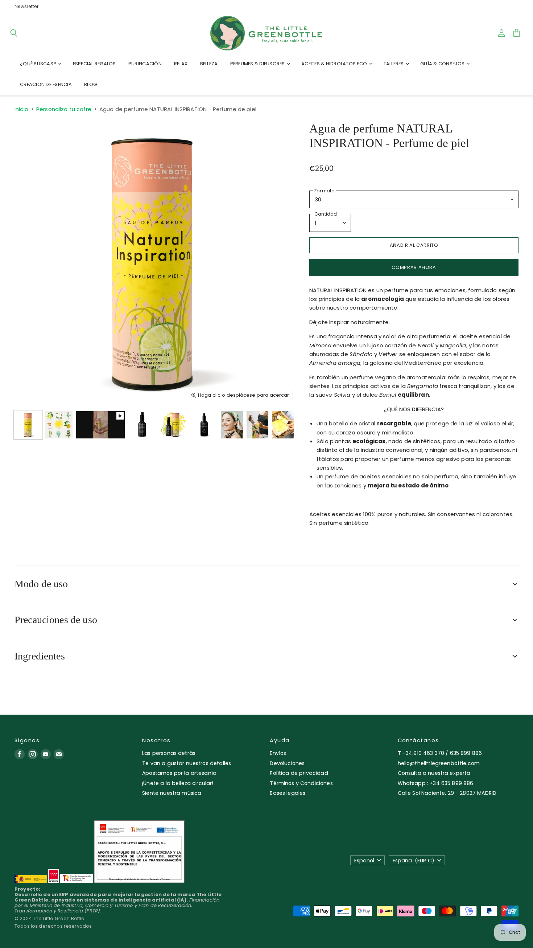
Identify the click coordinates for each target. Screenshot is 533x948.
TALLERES (394, 63)
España (413, 860)
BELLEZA (209, 63)
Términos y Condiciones (301, 783)
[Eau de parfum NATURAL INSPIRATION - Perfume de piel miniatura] (204, 424)
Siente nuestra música (171, 793)
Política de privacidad (299, 773)
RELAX (180, 63)
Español (364, 860)
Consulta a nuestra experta (434, 773)
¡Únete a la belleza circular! (177, 783)
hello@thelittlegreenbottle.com (439, 763)
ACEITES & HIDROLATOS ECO (334, 63)
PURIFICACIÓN (145, 63)
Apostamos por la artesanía (179, 773)
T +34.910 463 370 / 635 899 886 (440, 753)
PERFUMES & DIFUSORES (258, 63)
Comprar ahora (414, 267)
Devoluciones (287, 763)
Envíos (278, 753)
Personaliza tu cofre (63, 109)
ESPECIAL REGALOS (94, 63)
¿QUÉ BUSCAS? (38, 63)
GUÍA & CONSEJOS (443, 63)
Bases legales (287, 793)
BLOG (90, 84)
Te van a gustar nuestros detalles (186, 763)
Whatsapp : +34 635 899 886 (436, 783)
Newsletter (27, 6)
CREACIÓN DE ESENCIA (46, 84)
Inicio (21, 109)
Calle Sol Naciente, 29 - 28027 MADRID (447, 793)
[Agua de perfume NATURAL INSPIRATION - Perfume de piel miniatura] (28, 424)
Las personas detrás (168, 753)
